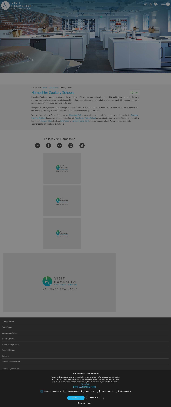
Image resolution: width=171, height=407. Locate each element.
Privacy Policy (85, 384)
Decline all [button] (95, 398)
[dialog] (85, 388)
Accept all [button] (76, 398)
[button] (85, 387)
